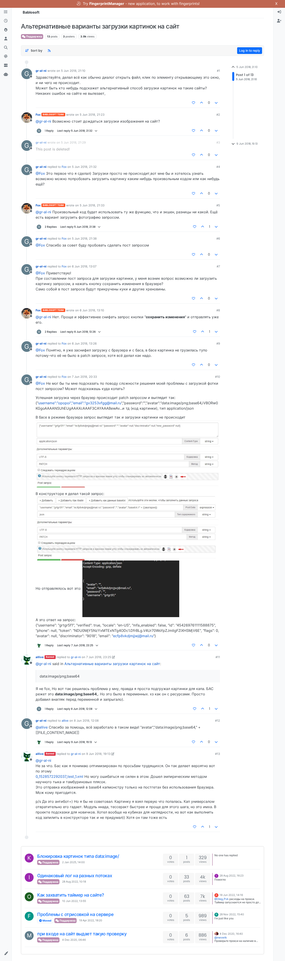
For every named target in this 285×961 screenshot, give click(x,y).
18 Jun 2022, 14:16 (231, 895)
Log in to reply (249, 50)
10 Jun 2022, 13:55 (74, 901)
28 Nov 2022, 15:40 (232, 914)
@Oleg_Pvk (221, 899)
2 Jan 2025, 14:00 (73, 862)
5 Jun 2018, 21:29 (73, 142)
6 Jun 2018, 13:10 (92, 310)
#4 (218, 166)
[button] (6, 953)
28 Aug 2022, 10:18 (74, 881)
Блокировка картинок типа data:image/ (78, 856)
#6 (218, 238)
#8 (218, 310)
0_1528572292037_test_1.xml (59, 776)
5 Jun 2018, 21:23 (92, 114)
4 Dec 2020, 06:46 (74, 939)
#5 (218, 205)
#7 (218, 266)
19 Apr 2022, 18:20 (90, 920)
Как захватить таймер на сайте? (70, 895)
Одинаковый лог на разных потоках (74, 875)
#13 (217, 754)
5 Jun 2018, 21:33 (92, 205)
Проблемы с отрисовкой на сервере (75, 914)
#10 (217, 376)
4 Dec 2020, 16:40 (231, 933)
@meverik (220, 937)
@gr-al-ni (43, 121)
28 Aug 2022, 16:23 (232, 875)
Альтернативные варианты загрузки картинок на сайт (112, 663)
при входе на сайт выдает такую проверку (81, 933)
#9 (218, 343)
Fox (38, 114)
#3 (218, 142)
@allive (42, 727)
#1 (218, 70)
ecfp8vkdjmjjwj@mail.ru (133, 636)
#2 (218, 114)
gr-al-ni (41, 70)
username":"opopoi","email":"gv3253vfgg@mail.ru (79, 403)
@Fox (40, 173)
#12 (217, 720)
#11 (218, 657)
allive (40, 657)
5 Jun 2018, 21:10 (73, 70)
